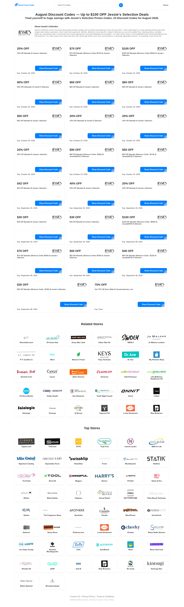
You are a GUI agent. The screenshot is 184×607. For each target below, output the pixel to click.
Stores (165, 5)
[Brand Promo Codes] (24, 4)
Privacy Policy (88, 596)
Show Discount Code (48, 68)
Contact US (75, 596)
